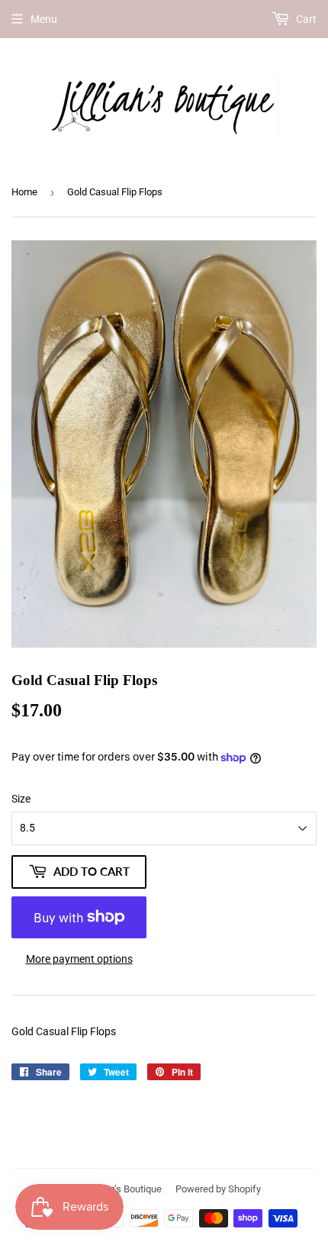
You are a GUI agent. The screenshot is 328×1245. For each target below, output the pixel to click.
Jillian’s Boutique (126, 1189)
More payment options (79, 959)
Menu (44, 19)
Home (24, 192)
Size (21, 799)
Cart (305, 19)
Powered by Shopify (218, 1189)
